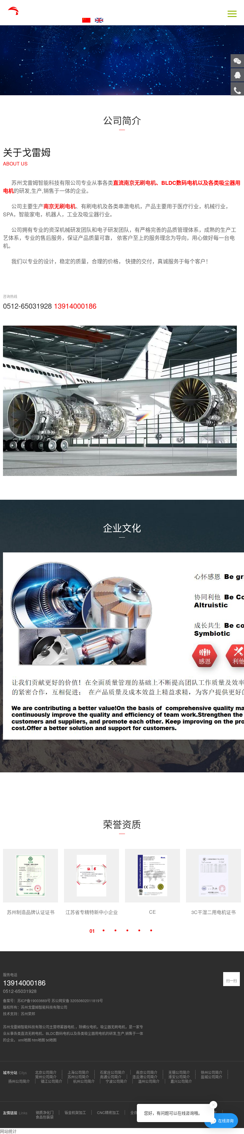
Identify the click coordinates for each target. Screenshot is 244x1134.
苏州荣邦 (28, 1013)
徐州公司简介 (211, 1072)
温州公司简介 (148, 1081)
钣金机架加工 (75, 1112)
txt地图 (51, 1039)
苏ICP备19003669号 (34, 1000)
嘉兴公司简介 (181, 1081)
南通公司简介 (110, 1076)
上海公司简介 (78, 1072)
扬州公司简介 (19, 1081)
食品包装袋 (45, 1117)
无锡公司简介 (179, 1072)
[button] (92, 930)
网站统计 (8, 1131)
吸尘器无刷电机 (112, 1026)
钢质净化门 (45, 1112)
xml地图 (24, 1039)
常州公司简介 (46, 1076)
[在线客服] (237, 75)
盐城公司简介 (211, 1076)
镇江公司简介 (51, 1081)
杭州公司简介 (84, 1081)
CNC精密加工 (108, 1112)
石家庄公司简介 (112, 1072)
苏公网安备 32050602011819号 (77, 1000)
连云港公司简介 (144, 1076)
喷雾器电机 (66, 1026)
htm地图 (38, 1039)
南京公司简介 (146, 1072)
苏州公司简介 (78, 1076)
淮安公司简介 (179, 1076)
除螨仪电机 (88, 1026)
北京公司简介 (46, 1072)
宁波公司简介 (116, 1081)
